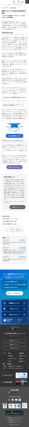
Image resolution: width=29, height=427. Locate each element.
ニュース (5, 4)
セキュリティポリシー (18, 417)
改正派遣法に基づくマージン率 (14, 422)
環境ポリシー (18, 419)
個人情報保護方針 (11, 419)
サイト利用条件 (9, 417)
